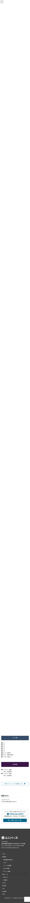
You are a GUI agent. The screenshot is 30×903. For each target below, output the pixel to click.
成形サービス (5, 874)
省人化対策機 (6, 868)
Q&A (3, 888)
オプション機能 (6, 871)
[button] (15, 783)
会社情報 (4, 891)
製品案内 (4, 856)
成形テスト (5, 877)
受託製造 (5, 880)
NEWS (3, 894)
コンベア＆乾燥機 (7, 865)
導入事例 (4, 885)
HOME (3, 854)
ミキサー (5, 862)
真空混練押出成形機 (7, 859)
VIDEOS (4, 882)
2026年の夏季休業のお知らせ (9, 801)
